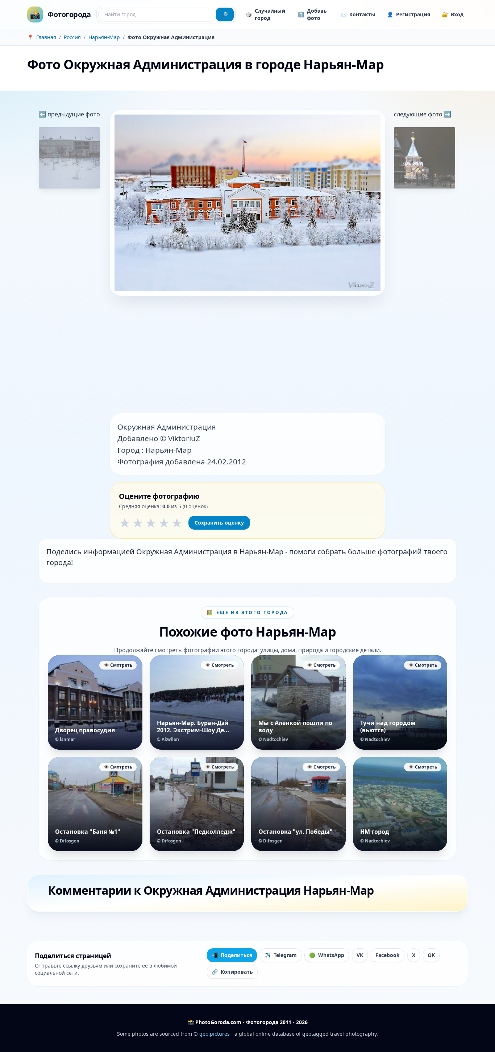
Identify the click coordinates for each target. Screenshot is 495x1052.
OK (431, 955)
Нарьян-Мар (104, 37)
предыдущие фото (73, 114)
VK (360, 955)
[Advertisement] (247, 355)
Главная (46, 37)
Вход (452, 14)
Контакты (357, 14)
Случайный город (265, 14)
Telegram (281, 955)
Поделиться (232, 955)
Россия (72, 37)
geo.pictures (214, 1033)
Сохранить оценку (219, 522)
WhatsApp (326, 955)
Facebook (387, 955)
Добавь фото (312, 14)
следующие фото (419, 114)
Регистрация (408, 14)
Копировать (232, 971)
